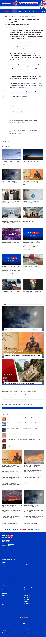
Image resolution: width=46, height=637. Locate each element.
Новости (15, 11)
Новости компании (27, 597)
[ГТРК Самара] (7, 12)
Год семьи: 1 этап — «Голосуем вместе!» (30, 587)
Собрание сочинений (5, 585)
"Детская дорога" (5, 566)
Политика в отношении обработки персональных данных (20, 552)
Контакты (26, 601)
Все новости (22, 408)
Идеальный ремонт (27, 583)
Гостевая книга (26, 599)
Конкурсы (20, 11)
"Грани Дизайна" (5, 564)
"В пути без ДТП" (27, 585)
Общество (12, 101)
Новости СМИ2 (5, 141)
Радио (26, 11)
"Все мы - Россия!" (27, 566)
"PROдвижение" (27, 564)
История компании (27, 595)
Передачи (4, 562)
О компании (31, 11)
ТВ (23, 11)
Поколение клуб (5, 581)
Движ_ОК (26, 589)
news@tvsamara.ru (11, 544)
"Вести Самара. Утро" (5, 589)
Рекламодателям (27, 603)
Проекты (9, 559)
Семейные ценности (5, 583)
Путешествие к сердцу (28, 581)
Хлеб (3, 587)
